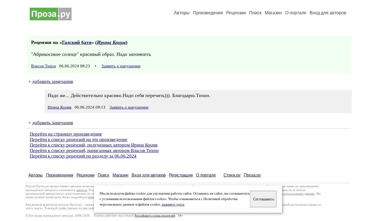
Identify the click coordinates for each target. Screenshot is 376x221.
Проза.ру (252, 175)
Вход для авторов (328, 12)
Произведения (208, 12)
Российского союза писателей (155, 215)
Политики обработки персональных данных (285, 193)
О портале (206, 175)
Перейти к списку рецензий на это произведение (78, 139)
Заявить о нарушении (121, 66)
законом (81, 190)
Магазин (273, 12)
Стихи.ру (232, 175)
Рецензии (236, 12)
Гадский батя (76, 42)
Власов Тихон (43, 66)
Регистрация (181, 175)
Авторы (182, 12)
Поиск (255, 12)
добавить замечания (52, 81)
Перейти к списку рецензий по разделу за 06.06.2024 (83, 156)
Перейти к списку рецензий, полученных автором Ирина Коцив (93, 145)
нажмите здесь (173, 204)
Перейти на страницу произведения (66, 134)
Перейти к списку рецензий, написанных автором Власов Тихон (94, 150)
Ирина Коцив (111, 42)
